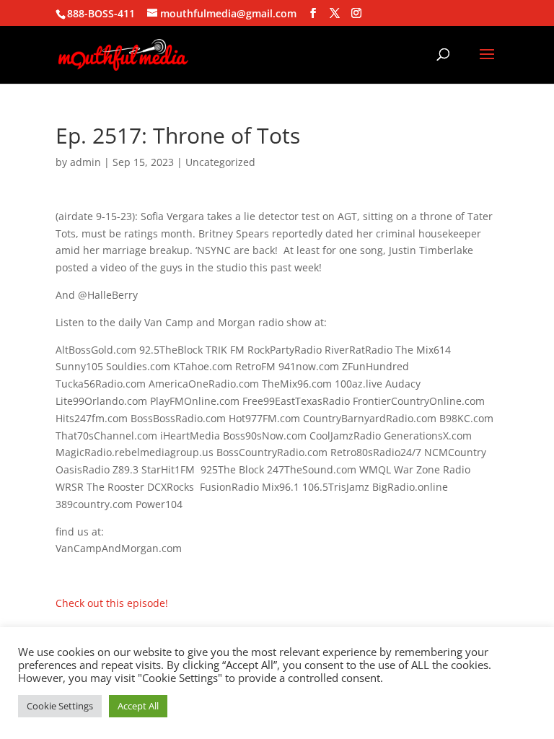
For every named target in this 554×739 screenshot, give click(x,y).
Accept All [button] (138, 705)
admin (85, 162)
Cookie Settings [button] (60, 705)
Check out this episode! (112, 603)
